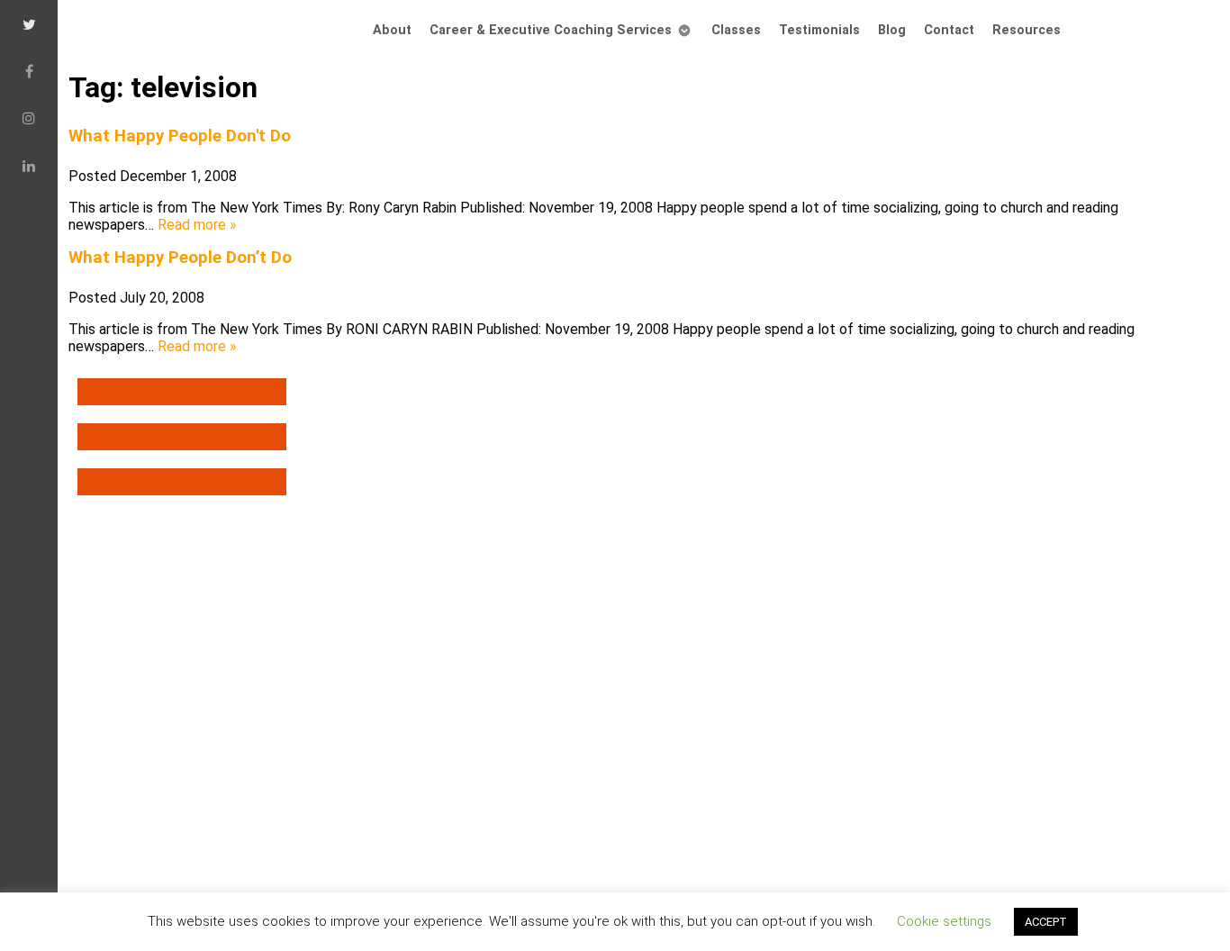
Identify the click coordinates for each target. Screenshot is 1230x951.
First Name (433, 709)
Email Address (446, 644)
